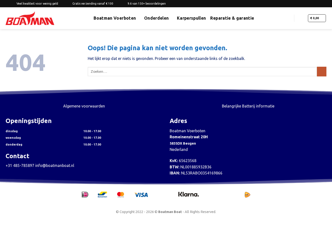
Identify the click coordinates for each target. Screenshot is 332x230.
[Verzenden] (321, 71)
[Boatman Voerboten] (30, 18)
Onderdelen (156, 18)
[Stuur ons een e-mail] (319, 3)
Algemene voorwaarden (84, 106)
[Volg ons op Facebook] (310, 3)
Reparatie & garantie (232, 18)
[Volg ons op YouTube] (324, 3)
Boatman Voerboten (115, 18)
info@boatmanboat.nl (54, 165)
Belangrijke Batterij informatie (248, 106)
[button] (288, 18)
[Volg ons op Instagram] (314, 3)
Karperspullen (191, 18)
